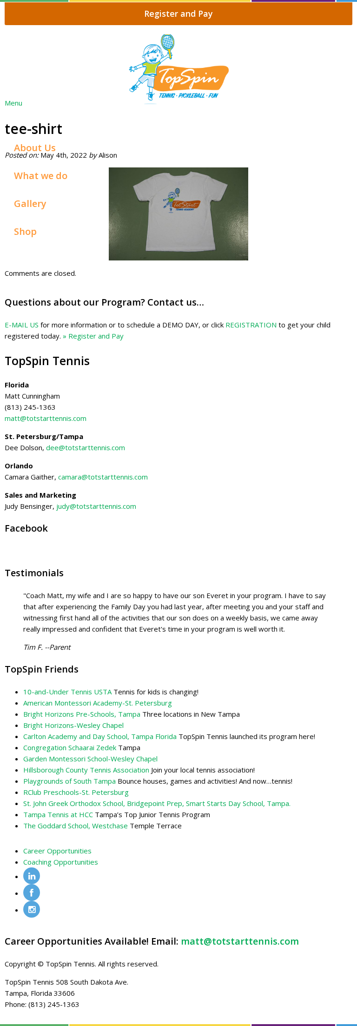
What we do (40, 175)
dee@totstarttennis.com (85, 447)
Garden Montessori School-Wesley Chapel (90, 758)
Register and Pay (178, 13)
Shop (25, 231)
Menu (13, 102)
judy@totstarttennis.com (96, 506)
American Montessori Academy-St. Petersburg (97, 702)
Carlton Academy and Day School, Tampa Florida (100, 736)
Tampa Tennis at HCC (58, 814)
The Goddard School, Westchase (75, 825)
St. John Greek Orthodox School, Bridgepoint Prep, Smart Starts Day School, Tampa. (157, 803)
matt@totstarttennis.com (45, 418)
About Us (35, 147)
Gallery (30, 203)
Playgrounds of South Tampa (69, 781)
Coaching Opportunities (60, 861)
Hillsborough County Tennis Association (86, 769)
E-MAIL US (22, 324)
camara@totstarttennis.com (103, 476)
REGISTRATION (251, 324)
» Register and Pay (93, 335)
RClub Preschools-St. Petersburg (76, 792)
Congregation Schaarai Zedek (69, 747)
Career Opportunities (57, 850)
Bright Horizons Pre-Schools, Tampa (81, 714)
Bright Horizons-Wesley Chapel (73, 725)
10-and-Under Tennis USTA (67, 691)
